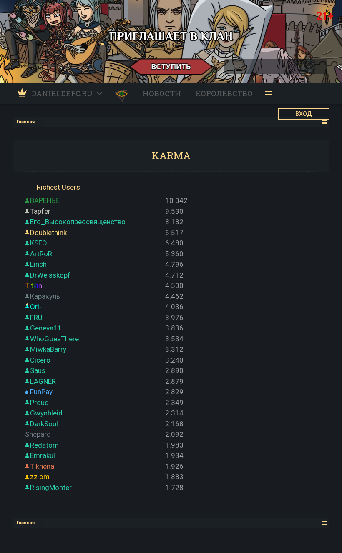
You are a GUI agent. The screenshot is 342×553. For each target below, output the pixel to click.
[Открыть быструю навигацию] (324, 122)
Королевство (224, 93)
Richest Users (58, 187)
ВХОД (303, 113)
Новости (162, 93)
